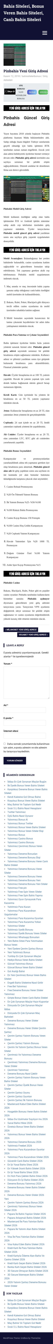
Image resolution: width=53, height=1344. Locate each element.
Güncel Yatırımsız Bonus (20, 963)
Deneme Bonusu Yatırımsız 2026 (24, 1183)
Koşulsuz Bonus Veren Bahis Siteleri (26, 800)
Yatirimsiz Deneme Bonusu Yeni (24, 880)
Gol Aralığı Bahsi (16, 971)
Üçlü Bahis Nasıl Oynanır (20, 816)
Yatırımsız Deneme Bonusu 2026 (24, 1142)
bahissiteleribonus (31, 76)
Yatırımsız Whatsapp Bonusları (23, 937)
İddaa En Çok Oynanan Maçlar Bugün (27, 781)
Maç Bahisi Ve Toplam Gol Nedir (24, 804)
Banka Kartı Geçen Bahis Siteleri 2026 (27, 1267)
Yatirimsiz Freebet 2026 (20, 1145)
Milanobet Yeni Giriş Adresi (21, 630)
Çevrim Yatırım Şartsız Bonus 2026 (26, 1202)
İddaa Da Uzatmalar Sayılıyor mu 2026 (28, 1119)
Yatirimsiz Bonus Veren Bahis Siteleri (27, 827)
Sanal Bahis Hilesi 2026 (20, 1123)
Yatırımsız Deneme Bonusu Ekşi (24, 857)
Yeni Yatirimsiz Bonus (19, 952)
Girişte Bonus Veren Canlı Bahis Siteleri (28, 997)
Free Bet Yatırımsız (17, 986)
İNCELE (32, 92)
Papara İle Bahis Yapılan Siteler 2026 (27, 1214)
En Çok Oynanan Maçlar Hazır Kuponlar (28, 1001)
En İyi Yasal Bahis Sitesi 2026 (23, 1164)
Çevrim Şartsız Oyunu (19, 1092)
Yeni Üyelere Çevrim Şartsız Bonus (25, 948)
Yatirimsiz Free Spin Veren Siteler (25, 891)
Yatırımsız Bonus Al (18, 819)
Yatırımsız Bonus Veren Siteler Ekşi (25, 831)
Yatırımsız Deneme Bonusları (22, 853)
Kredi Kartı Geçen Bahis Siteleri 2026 (26, 1263)
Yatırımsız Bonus (16, 834)
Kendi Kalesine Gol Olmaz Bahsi (24, 797)
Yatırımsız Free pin (17, 888)
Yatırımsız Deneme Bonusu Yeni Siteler (28, 884)
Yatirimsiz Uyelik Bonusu (20, 929)
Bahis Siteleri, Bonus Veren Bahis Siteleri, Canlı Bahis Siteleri (24, 12)
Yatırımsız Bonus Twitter (20, 823)
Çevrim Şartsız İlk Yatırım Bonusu (25, 1100)
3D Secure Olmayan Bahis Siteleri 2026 (28, 1270)
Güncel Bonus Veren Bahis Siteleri (25, 967)
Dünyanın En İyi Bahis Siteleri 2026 (26, 1180)
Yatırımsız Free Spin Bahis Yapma (25, 895)
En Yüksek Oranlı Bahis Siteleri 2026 (26, 1168)
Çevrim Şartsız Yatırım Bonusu (23, 1043)
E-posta (8, 718)
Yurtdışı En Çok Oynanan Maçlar (24, 956)
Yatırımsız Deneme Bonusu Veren (25, 876)
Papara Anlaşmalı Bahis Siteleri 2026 (27, 1217)
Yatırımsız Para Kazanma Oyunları (25, 918)
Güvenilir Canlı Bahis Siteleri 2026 (25, 1161)
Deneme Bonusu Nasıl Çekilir (22, 1073)
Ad (6, 705)
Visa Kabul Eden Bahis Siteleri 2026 (26, 1244)
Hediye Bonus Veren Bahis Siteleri (25, 960)
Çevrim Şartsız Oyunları (20, 1096)
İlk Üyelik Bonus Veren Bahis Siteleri (26, 785)
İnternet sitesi (11, 731)
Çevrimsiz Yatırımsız (18, 1070)
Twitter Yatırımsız (17, 812)
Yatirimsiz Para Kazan (19, 906)
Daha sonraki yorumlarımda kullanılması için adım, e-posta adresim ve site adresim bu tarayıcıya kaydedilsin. (26, 748)
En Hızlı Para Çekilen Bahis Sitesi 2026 (28, 1176)
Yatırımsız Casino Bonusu (21, 842)
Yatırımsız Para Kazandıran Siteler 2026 (28, 1157)
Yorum (8, 663)
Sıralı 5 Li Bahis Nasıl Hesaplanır (24, 808)
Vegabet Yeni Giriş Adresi (32, 635)
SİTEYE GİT (44, 92)
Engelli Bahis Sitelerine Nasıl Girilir (25, 982)
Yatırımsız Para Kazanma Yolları (24, 922)
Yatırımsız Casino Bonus (20, 838)
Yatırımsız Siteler (16, 925)
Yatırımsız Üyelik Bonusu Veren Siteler (27, 933)
